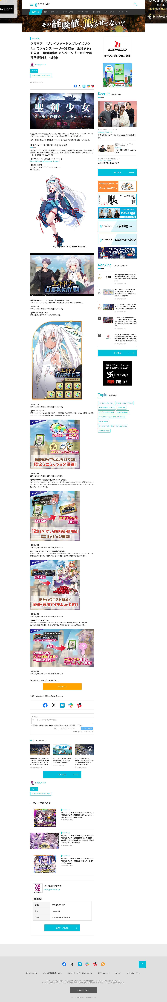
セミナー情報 (83, 11)
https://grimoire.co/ (50, 890)
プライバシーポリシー (134, 973)
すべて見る (62, 774)
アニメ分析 (123, 11)
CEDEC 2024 (121, 408)
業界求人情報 (68, 11)
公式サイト (62, 686)
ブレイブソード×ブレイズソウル (40, 75)
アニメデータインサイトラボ (124, 403)
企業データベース (51, 11)
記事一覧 (35, 11)
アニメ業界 (109, 11)
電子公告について (104, 973)
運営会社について (31, 973)
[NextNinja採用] (117, 373)
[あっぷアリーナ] (117, 75)
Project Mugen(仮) (122, 412)
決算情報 (96, 11)
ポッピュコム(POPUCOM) (106, 412)
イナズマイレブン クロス (106, 403)
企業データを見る (62, 928)
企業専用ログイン (83, 990)
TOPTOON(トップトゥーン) (107, 408)
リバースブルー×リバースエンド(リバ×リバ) (112, 417)
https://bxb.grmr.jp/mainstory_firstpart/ (44, 161)
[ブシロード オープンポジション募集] (117, 49)
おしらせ (118, 973)
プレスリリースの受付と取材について (80, 973)
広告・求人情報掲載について (52, 973)
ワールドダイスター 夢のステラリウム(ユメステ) (113, 426)
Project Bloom (103, 421)
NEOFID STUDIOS (104, 431)
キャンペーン (36, 38)
